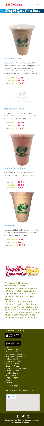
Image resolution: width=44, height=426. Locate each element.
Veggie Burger (12, 378)
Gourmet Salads (12, 371)
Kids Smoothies (12, 364)
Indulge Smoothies (13, 359)
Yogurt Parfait (11, 375)
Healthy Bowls (12, 373)
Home (8, 347)
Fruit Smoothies (12, 350)
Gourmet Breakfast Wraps (16, 368)
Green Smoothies (13, 352)
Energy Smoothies (13, 361)
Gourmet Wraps (12, 366)
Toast (8, 380)
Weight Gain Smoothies (15, 354)
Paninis (9, 382)
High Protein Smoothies (16, 357)
